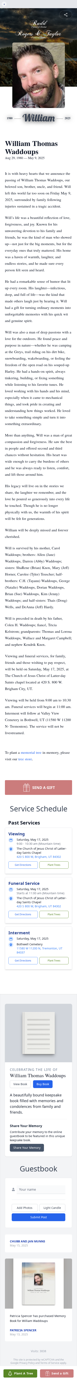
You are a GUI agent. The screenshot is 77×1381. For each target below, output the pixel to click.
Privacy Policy (27, 1363)
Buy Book (43, 1084)
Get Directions (23, 865)
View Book (20, 1084)
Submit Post (38, 1217)
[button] (38, 1284)
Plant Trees (54, 865)
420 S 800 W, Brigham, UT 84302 (39, 857)
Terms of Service (49, 1363)
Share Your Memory (26, 1148)
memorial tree (31, 752)
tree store (25, 758)
